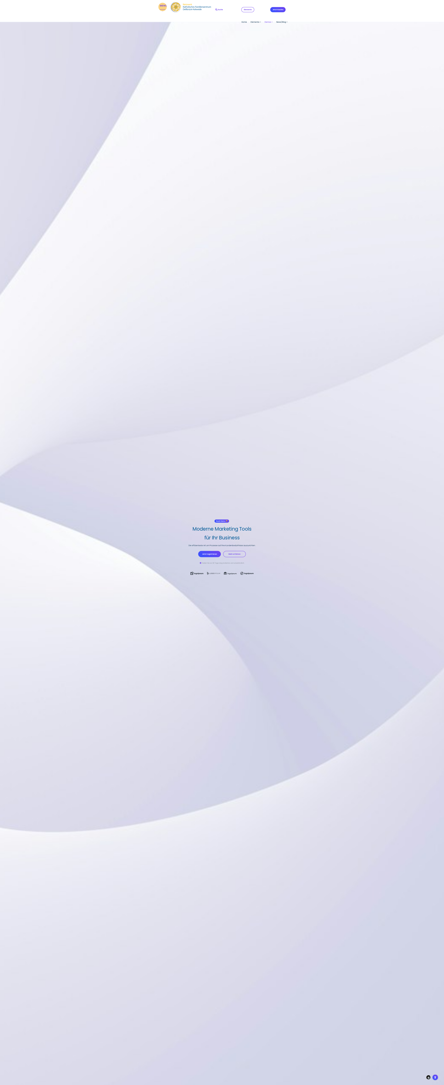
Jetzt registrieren (209, 554)
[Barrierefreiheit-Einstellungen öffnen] (435, 1077)
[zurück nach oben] (435, 1072)
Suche (220, 9)
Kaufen (278, 9)
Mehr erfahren (234, 554)
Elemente (248, 9)
